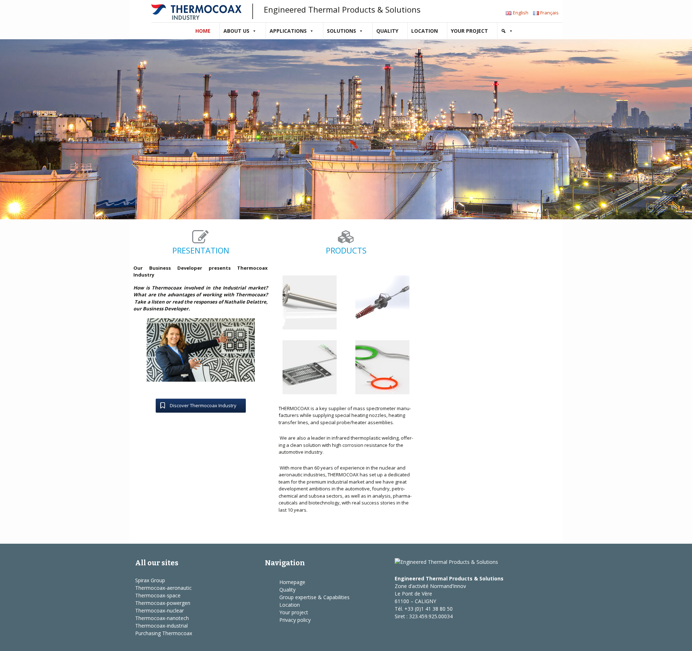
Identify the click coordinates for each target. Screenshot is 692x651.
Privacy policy (295, 619)
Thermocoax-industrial (161, 625)
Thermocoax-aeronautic (163, 587)
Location (424, 30)
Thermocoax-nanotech (162, 618)
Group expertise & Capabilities (314, 597)
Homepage (292, 582)
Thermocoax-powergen (162, 603)
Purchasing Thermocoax (163, 633)
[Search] (507, 31)
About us (236, 30)
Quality (387, 30)
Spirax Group (150, 580)
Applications (288, 30)
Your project (469, 30)
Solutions (341, 30)
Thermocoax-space (158, 595)
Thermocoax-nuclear (159, 610)
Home (202, 30)
